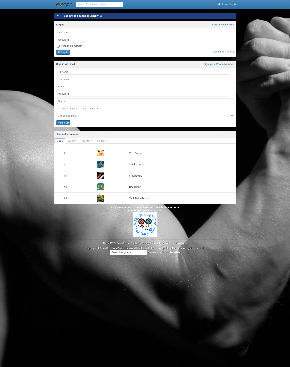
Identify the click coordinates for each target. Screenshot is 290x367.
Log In (64, 52)
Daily (60, 140)
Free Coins (123, 243)
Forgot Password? (223, 24)
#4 (65, 186)
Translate (175, 252)
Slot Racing (135, 175)
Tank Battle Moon (139, 198)
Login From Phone (223, 51)
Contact (135, 243)
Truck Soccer (136, 164)
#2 (65, 164)
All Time (102, 140)
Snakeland (135, 186)
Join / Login (228, 4)
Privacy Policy (149, 243)
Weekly (72, 140)
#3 (65, 175)
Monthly (87, 140)
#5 (65, 198)
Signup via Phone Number (219, 64)
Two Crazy (135, 153)
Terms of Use (167, 243)
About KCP (109, 243)
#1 (65, 153)
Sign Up (64, 122)
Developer (182, 243)
